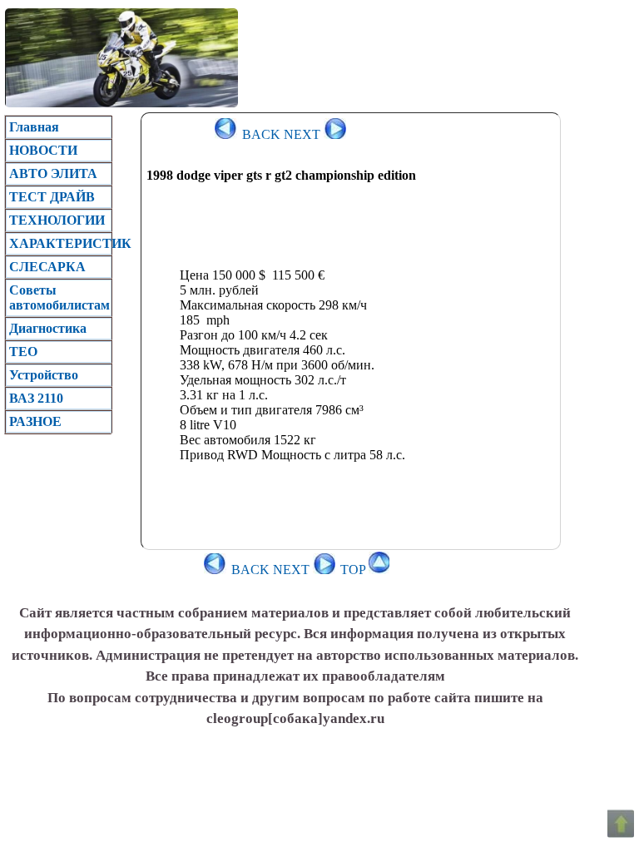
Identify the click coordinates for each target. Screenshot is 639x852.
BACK (259, 134)
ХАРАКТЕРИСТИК (60, 243)
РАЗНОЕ (35, 421)
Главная (34, 127)
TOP (354, 569)
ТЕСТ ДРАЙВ (52, 197)
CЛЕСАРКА (47, 267)
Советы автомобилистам (59, 297)
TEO (23, 351)
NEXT (304, 134)
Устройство (43, 375)
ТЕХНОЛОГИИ (57, 220)
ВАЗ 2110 (36, 398)
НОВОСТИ (43, 150)
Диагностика (48, 328)
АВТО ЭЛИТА (53, 173)
